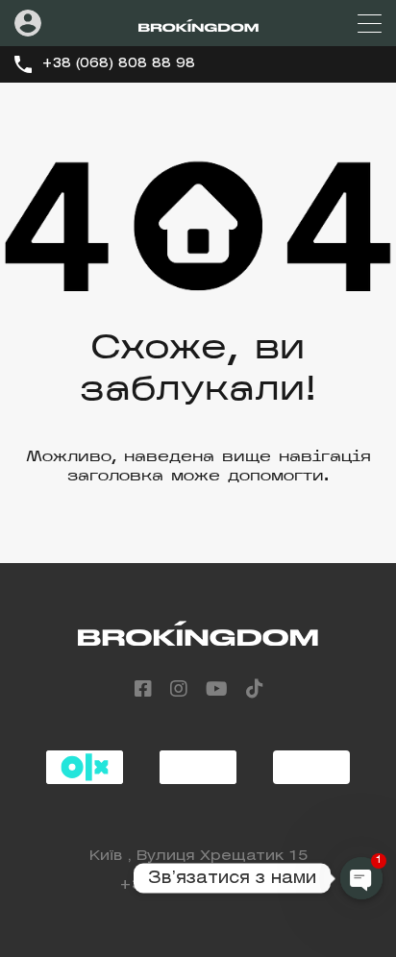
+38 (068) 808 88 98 (118, 64)
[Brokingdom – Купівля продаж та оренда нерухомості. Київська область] (198, 23)
